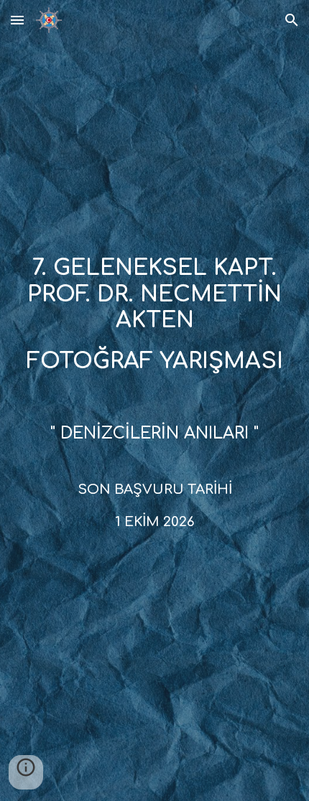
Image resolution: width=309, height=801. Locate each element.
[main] (155, 327)
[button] (17, 19)
